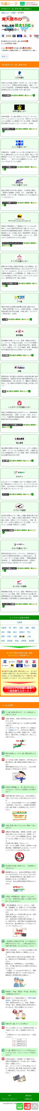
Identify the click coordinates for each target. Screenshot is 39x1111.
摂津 (3, 636)
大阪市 (3, 628)
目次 (3, 56)
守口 (29, 632)
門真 (9, 636)
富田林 (9, 641)
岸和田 (23, 641)
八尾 (29, 636)
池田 (27, 628)
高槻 (9, 632)
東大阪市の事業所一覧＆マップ (17, 95)
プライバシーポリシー (9, 1099)
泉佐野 (31, 641)
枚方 (15, 632)
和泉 (17, 641)
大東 (15, 636)
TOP (9, 1095)
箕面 (33, 628)
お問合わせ (28, 1099)
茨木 (3, 632)
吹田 (21, 628)
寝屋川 (22, 632)
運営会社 (28, 1095)
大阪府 (19, 622)
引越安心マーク (14, 730)
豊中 (15, 628)
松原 (3, 641)
